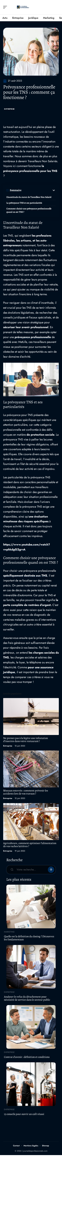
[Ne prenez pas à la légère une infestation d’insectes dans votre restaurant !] (31, 716)
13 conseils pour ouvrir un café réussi (24, 1114)
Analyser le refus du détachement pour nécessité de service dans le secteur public (27, 998)
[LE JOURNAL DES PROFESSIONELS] (23, 7)
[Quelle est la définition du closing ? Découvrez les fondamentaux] (31, 906)
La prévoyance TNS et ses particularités (24, 202)
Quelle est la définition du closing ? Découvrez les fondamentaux (29, 938)
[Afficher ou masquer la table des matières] (38, 190)
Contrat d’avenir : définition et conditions (27, 1057)
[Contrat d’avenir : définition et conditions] (31, 1027)
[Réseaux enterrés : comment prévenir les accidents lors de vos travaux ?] (31, 768)
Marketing (9, 931)
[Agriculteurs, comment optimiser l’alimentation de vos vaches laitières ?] (31, 821)
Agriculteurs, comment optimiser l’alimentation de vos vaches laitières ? (29, 844)
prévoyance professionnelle (33, 337)
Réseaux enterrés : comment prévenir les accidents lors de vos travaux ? (25, 792)
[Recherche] (56, 7)
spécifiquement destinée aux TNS (25, 575)
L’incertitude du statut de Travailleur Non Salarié (28, 197)
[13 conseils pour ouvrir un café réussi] (31, 1084)
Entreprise (9, 109)
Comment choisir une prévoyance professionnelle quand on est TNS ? (28, 210)
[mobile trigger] (6, 7)
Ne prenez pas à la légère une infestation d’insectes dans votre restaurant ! (25, 739)
